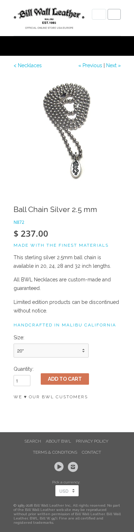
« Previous (90, 65)
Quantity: (24, 369)
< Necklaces (28, 65)
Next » (113, 65)
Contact (91, 452)
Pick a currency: (67, 482)
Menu (99, 14)
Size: (19, 337)
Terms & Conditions (55, 452)
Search (32, 441)
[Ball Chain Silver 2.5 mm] (67, 130)
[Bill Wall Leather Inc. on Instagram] (74, 467)
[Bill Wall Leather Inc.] (49, 19)
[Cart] (114, 14)
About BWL (58, 441)
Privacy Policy (92, 441)
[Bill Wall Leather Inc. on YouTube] (60, 467)
